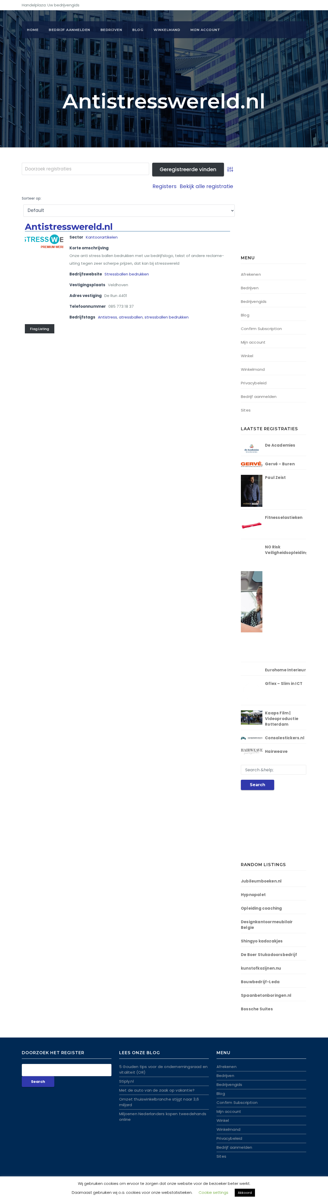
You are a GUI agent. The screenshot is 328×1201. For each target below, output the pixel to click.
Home (32, 30)
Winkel (247, 355)
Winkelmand (166, 30)
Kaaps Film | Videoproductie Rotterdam (281, 718)
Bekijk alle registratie (206, 186)
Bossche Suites (257, 1009)
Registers (164, 186)
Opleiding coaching (261, 908)
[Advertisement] (273, 210)
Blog (137, 30)
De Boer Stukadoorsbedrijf (269, 954)
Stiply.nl (126, 1081)
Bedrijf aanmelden (258, 396)
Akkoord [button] (245, 1192)
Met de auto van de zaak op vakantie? (156, 1090)
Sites (246, 410)
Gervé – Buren (280, 464)
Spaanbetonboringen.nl (266, 995)
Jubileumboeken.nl (261, 881)
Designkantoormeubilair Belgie (267, 924)
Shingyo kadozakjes (262, 941)
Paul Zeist (275, 477)
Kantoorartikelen (102, 237)
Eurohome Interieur (285, 670)
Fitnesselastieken (283, 517)
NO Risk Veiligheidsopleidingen (289, 549)
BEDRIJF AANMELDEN (69, 30)
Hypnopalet (253, 894)
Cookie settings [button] (213, 1192)
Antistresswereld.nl (69, 226)
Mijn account (205, 30)
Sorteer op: (31, 198)
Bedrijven (111, 30)
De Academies (280, 445)
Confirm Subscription (261, 328)
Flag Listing (39, 328)
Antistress (107, 317)
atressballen (131, 317)
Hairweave (276, 751)
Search (257, 784)
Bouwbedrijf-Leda (260, 981)
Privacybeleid (254, 383)
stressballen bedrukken (167, 317)
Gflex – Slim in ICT (283, 683)
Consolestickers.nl (284, 738)
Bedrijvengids (254, 301)
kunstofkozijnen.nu (261, 968)
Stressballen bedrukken (127, 274)
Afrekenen (251, 274)
